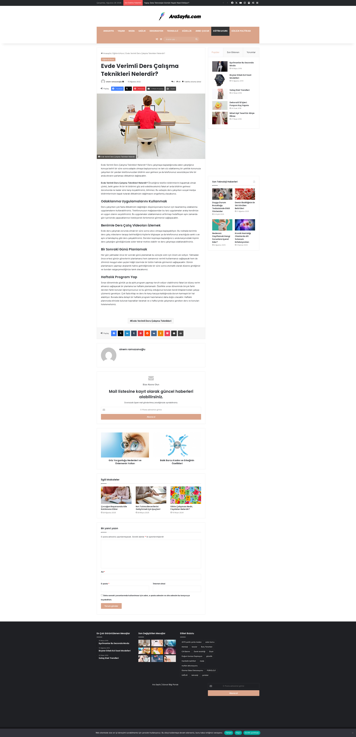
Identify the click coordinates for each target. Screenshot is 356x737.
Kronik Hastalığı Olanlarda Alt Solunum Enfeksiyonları (243, 237)
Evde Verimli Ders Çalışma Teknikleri (151, 320)
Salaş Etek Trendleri (240, 90)
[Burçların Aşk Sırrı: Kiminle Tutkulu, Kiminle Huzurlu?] (170, 651)
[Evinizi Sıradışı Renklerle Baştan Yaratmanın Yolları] (157, 658)
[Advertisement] (233, 152)
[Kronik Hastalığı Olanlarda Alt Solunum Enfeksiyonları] (245, 225)
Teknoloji (172, 31)
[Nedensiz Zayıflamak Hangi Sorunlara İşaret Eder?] (222, 225)
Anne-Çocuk (202, 31)
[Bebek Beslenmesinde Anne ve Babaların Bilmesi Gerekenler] (157, 651)
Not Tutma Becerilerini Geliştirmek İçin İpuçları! (148, 508)
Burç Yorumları (206, 647)
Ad (103, 572)
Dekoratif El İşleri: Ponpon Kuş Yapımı (239, 104)
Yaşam (121, 31)
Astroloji (185, 647)
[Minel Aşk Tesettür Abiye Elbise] (220, 118)
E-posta (105, 584)
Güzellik (187, 31)
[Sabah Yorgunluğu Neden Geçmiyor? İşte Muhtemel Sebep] (144, 658)
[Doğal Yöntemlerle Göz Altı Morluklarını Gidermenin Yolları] (170, 658)
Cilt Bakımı (186, 651)
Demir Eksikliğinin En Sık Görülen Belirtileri (245, 205)
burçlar (194, 647)
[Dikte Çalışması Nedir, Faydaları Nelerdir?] (185, 495)
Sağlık (142, 31)
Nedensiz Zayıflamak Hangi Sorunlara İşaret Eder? (221, 237)
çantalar (205, 675)
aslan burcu (209, 642)
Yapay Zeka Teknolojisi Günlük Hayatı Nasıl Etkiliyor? (166, 3)
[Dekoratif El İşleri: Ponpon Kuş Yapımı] (220, 105)
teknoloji (194, 675)
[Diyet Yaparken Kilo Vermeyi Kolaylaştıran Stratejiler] (144, 651)
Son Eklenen (233, 52)
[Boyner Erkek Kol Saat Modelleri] (220, 80)
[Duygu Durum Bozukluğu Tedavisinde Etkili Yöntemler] (222, 194)
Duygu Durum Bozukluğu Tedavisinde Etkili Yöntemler (221, 207)
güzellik (209, 656)
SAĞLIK (185, 675)
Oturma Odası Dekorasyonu (192, 670)
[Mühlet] (178, 16)
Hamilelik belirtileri (189, 661)
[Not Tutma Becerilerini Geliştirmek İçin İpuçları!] (151, 495)
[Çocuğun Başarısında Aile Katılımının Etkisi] (116, 495)
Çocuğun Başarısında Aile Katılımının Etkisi (114, 508)
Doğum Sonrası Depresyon (192, 656)
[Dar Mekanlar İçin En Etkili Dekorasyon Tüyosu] (144, 643)
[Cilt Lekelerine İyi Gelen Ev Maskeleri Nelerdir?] (157, 643)
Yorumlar (251, 52)
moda (202, 661)
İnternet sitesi (159, 584)
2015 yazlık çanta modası (192, 642)
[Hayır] (352, 732)
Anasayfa (108, 31)
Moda (132, 31)
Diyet (211, 651)
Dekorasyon (156, 31)
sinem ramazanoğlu (114, 82)
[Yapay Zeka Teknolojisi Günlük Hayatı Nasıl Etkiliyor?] (170, 643)
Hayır (238, 733)
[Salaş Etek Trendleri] (220, 94)
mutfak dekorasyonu (190, 666)
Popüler (215, 52)
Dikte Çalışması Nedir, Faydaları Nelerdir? (181, 508)
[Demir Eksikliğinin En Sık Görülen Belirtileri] (245, 194)
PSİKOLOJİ (211, 670)
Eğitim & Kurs (220, 31)
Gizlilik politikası (241, 31)
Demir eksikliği (199, 651)
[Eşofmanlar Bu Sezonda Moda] (220, 66)
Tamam (229, 733)
